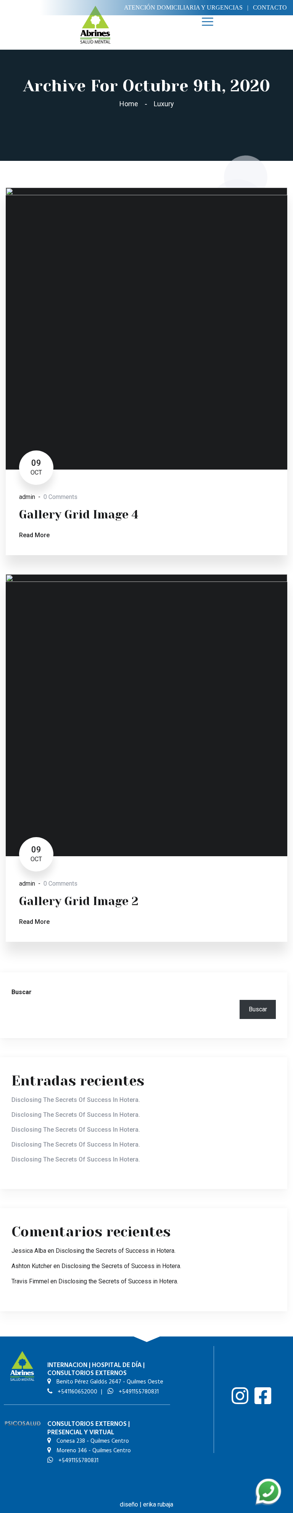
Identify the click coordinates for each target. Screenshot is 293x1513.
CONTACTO (270, 7)
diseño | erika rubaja (146, 1504)
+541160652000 (76, 1391)
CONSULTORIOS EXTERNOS (87, 1373)
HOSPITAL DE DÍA (117, 1365)
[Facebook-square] (262, 1395)
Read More (34, 535)
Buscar (21, 992)
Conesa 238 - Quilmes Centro (92, 1441)
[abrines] (95, 24)
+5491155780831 (138, 1391)
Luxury (164, 104)
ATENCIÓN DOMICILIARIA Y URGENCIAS (183, 7)
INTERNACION (67, 1365)
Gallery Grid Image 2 (78, 901)
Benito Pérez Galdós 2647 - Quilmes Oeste (109, 1382)
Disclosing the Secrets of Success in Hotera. (75, 1099)
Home (130, 104)
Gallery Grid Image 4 (78, 514)
